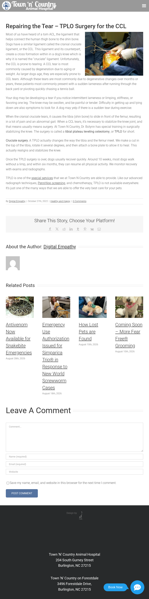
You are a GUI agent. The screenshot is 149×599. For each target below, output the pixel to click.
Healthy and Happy (60, 201)
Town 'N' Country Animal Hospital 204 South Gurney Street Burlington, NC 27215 (74, 560)
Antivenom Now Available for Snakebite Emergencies (19, 338)
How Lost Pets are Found (88, 331)
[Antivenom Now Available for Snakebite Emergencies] (20, 298)
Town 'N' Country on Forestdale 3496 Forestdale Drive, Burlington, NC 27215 (75, 583)
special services (42, 178)
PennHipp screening (51, 183)
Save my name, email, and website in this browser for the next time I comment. (63, 483)
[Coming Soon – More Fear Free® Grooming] (129, 298)
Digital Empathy (17, 201)
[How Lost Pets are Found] (93, 298)
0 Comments (79, 201)
